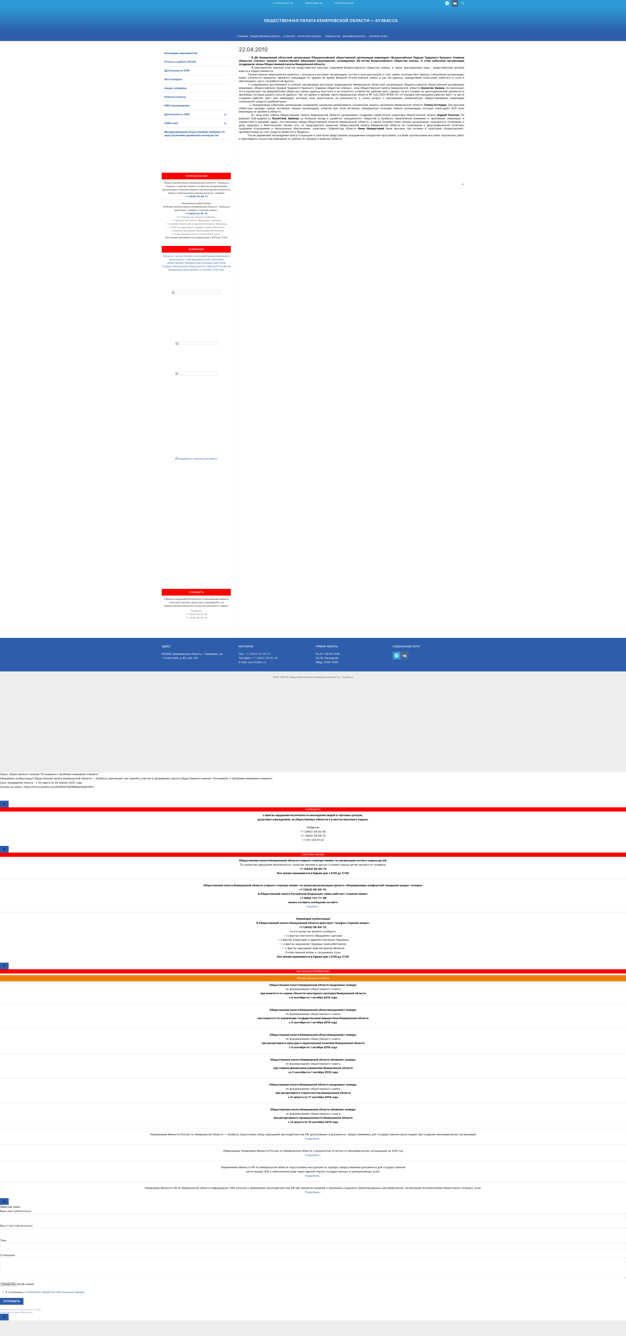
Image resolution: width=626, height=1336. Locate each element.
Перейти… (313, 906)
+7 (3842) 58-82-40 (282, 3)
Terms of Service (21, 1312)
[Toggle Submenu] (225, 114)
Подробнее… (313, 1138)
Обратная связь (344, 3)
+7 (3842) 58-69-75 (196, 196)
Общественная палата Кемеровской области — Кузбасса (331, 20)
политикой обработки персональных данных (56, 1292)
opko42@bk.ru (313, 3)
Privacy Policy (5, 1312)
